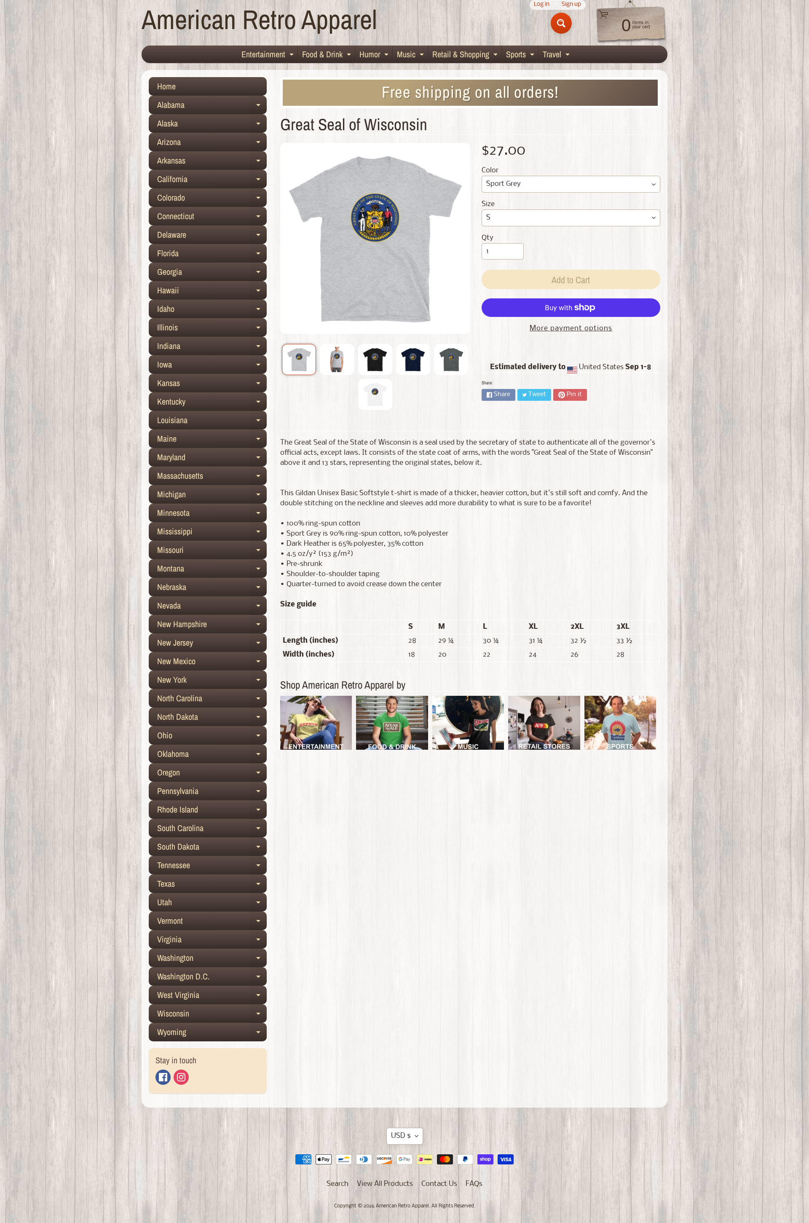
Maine (212, 440)
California (212, 180)
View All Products (385, 1184)
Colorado (212, 199)
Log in (541, 5)
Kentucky (212, 403)
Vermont (212, 922)
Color (490, 170)
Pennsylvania (212, 792)
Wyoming (212, 1033)
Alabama (212, 106)
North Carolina (212, 700)
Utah (212, 904)
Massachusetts (212, 477)
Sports (521, 55)
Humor (375, 55)
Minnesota (212, 514)
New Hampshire (212, 625)
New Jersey (212, 644)
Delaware (212, 236)
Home (166, 86)
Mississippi (212, 533)
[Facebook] (163, 1077)
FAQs (474, 1184)
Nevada (212, 607)
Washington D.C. (212, 978)
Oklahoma (212, 755)
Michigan (212, 496)
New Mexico (212, 663)
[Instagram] (181, 1077)
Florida (212, 255)
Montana (212, 570)
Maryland (212, 459)
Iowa (212, 366)
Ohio (212, 737)
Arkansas (212, 162)
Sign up (571, 5)
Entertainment (268, 55)
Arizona (212, 143)
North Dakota (212, 718)
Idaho (212, 310)
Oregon (212, 774)
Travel (557, 55)
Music (411, 55)
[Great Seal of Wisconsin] (299, 359)
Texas (212, 885)
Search (337, 1184)
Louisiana (212, 421)
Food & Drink (327, 55)
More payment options (571, 329)
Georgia (212, 273)
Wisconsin (212, 1015)
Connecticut (212, 217)
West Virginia (212, 996)
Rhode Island (212, 811)
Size (488, 204)
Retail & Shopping (466, 55)
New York (212, 681)
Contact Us (439, 1184)
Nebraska (212, 588)
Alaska (212, 125)
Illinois (212, 329)
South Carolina (212, 829)
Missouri (212, 551)
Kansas (212, 384)
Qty (487, 238)
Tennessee (212, 866)
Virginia (212, 941)
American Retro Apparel (259, 19)
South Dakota (212, 848)
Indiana (212, 347)
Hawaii (212, 292)
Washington (212, 959)
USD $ (401, 1136)
